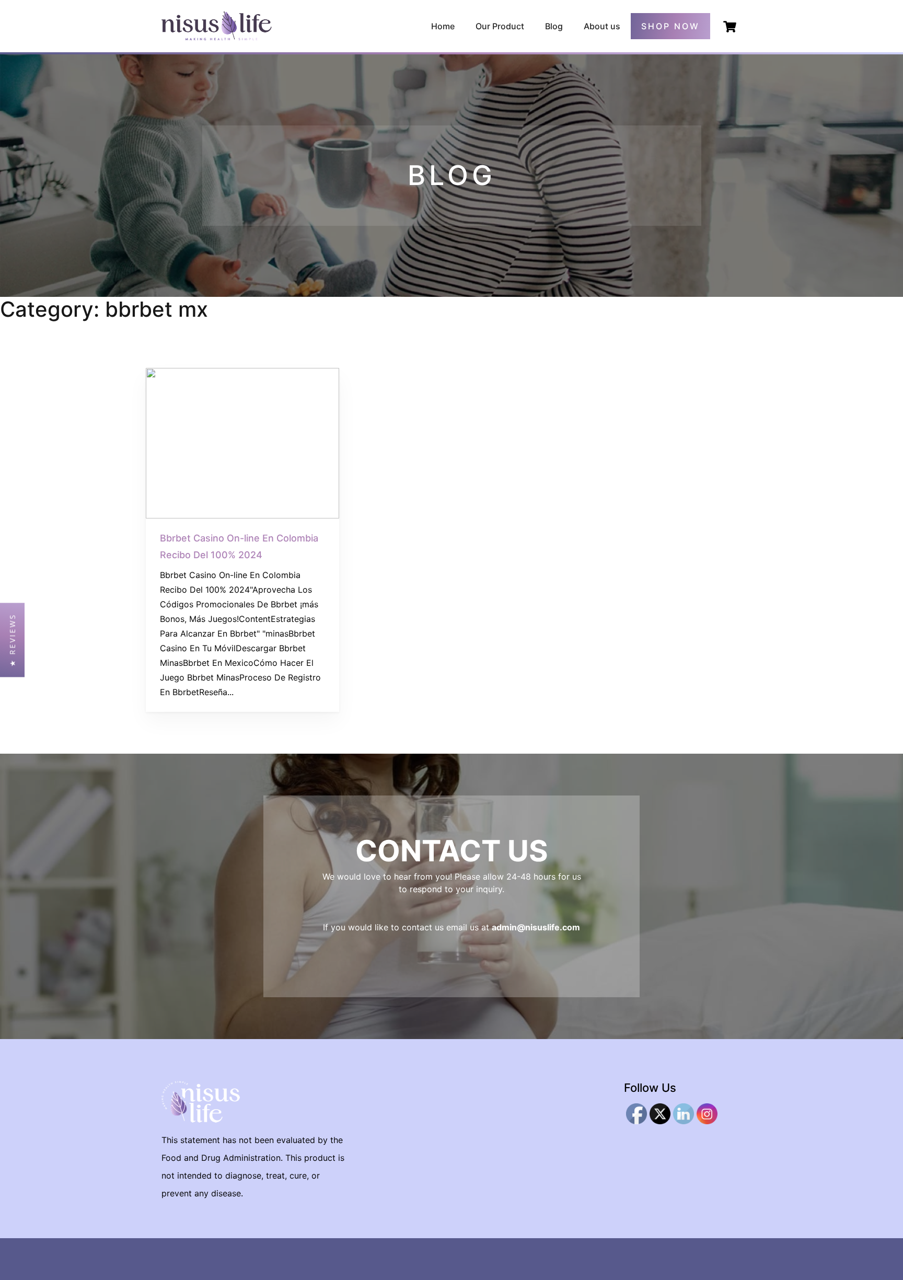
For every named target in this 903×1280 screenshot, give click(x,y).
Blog (554, 26)
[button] (12, 640)
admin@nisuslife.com (536, 927)
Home (443, 26)
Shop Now (670, 26)
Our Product (500, 26)
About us (602, 26)
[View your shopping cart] (729, 26)
